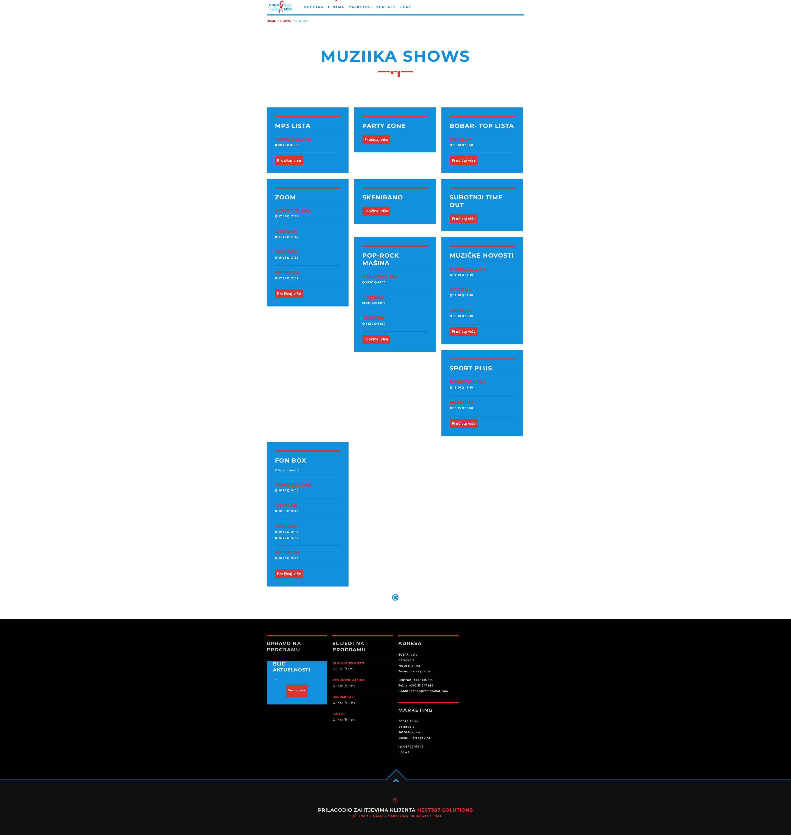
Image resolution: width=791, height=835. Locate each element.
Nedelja (287, 273)
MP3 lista (292, 126)
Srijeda (461, 139)
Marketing (398, 816)
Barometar (343, 697)
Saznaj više (297, 690)
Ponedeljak (293, 139)
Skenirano (382, 197)
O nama (376, 816)
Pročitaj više (289, 160)
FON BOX (290, 460)
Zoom (285, 197)
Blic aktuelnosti (348, 663)
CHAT (437, 816)
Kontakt (420, 816)
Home (271, 21)
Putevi (338, 714)
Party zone (384, 126)
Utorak (286, 231)
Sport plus (471, 368)
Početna (357, 816)
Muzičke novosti (482, 255)
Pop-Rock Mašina (348, 680)
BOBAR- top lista (482, 126)
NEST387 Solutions (445, 810)
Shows (285, 21)
